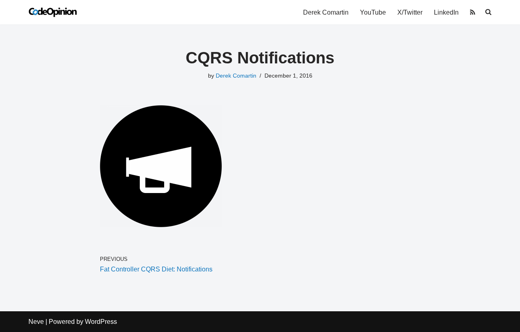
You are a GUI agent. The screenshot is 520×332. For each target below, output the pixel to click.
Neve (36, 321)
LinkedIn (446, 12)
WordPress (101, 321)
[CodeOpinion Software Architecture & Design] (52, 12)
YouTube (373, 12)
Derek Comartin (326, 12)
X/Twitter (409, 12)
